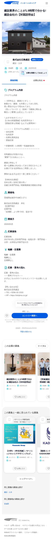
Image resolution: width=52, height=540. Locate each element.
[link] (9, 419)
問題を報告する (26, 332)
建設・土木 (8, 492)
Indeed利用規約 (10, 536)
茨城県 (6, 504)
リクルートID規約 (30, 532)
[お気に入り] (6, 315)
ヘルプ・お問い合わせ (12, 525)
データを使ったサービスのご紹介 (16, 529)
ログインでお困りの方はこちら (33, 525)
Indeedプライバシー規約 (13, 532)
